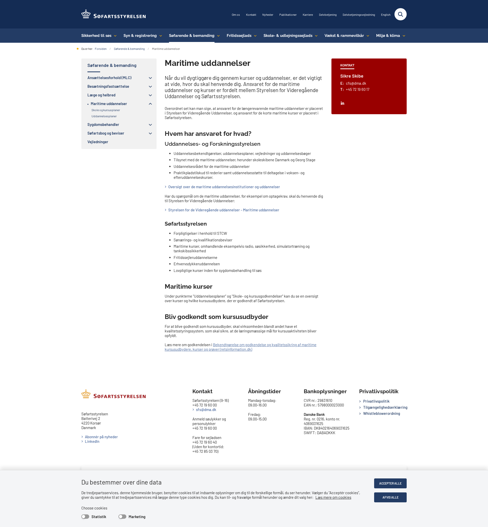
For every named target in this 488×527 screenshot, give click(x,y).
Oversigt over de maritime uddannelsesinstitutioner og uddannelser (224, 186)
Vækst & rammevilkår (344, 35)
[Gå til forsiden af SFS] (113, 14)
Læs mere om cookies (333, 497)
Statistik (99, 516)
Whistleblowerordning (381, 413)
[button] (149, 77)
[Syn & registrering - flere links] (159, 35)
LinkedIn (92, 441)
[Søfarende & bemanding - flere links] (217, 35)
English (385, 14)
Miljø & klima (388, 35)
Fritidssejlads (239, 35)
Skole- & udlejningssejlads (288, 35)
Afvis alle (391, 497)
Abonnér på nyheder (101, 436)
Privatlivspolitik (376, 401)
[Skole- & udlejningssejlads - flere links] (315, 35)
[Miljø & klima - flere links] (402, 35)
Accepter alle (390, 483)
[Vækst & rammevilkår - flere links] (366, 35)
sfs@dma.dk (206, 409)
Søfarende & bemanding (192, 35)
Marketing (137, 516)
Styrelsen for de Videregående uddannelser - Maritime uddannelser (223, 210)
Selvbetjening (328, 14)
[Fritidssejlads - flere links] (254, 35)
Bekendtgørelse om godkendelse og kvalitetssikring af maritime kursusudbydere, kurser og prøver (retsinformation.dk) (240, 347)
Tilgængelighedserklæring (385, 407)
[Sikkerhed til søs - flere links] (114, 35)
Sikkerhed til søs (96, 35)
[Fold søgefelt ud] (400, 14)
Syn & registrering (140, 35)
